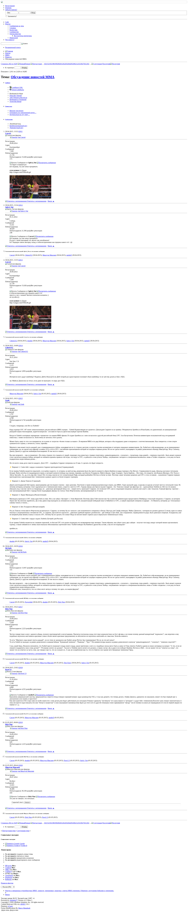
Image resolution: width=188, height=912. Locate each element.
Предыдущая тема (9, 831)
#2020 (20, 765)
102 (45, 64)
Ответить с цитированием (36, 201)
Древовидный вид (16, 128)
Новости (8, 57)
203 (66, 64)
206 (74, 64)
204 (68, 64)
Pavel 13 (67, 760)
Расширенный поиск (13, 47)
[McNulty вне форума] (18, 552)
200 (58, 64)
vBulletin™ (14, 900)
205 (71, 64)
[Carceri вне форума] (17, 137)
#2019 (20, 722)
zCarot (10, 906)
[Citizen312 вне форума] (19, 351)
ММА (7, 55)
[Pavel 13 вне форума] (18, 673)
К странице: (10, 68)
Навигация (14, 38)
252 (79, 64)
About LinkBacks (17, 90)
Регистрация (10, 6)
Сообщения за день (17, 26)
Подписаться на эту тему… (20, 115)
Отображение (9, 119)
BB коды (8, 866)
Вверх (51, 201)
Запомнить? (12, 16)
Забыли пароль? (11, 10)
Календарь (13, 30)
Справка (13, 28)
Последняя (106, 64)
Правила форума (7, 883)
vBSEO (23, 904)
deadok (29, 341)
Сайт (7, 22)
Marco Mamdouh (24, 908)
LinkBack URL (17, 87)
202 (63, 64)
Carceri (12, 255)
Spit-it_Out (70, 341)
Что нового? (9, 40)
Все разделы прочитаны (23, 36)
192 (50, 64)
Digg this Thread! (16, 96)
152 (48, 64)
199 (55, 64)
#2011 (20, 131)
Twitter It (24, 845)
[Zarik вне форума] (17, 404)
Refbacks (8, 879)
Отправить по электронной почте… (23, 113)
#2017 (20, 607)
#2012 (20, 205)
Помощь (8, 8)
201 (61, 64)
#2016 (20, 546)
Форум (7, 24)
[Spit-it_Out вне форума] (19, 211)
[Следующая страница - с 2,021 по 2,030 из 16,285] (96, 64)
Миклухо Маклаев (49, 255)
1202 (87, 64)
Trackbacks (9, 875)
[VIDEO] (8, 871)
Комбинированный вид (18, 126)
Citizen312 (28, 255)
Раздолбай (28, 602)
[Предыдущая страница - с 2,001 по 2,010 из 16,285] (36, 64)
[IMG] (7, 870)
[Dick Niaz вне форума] (19, 613)
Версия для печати (16, 111)
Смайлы (8, 868)
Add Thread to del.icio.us (18, 97)
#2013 (20, 260)
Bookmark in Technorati (18, 99)
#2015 (20, 398)
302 (82, 64)
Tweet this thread (15, 101)
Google (22, 844)
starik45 (69, 255)
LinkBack (7, 82)
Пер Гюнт (67, 663)
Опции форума (15, 34)
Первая (27, 64)
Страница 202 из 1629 (9, 64)
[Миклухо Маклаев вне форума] (22, 771)
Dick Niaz (61, 602)
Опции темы (8, 106)
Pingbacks (8, 877)
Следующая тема (23, 831)
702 (84, 64)
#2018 (20, 667)
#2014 (20, 345)
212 (76, 64)
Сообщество (14, 32)
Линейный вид (15, 124)
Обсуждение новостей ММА (32, 77)
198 (53, 64)
